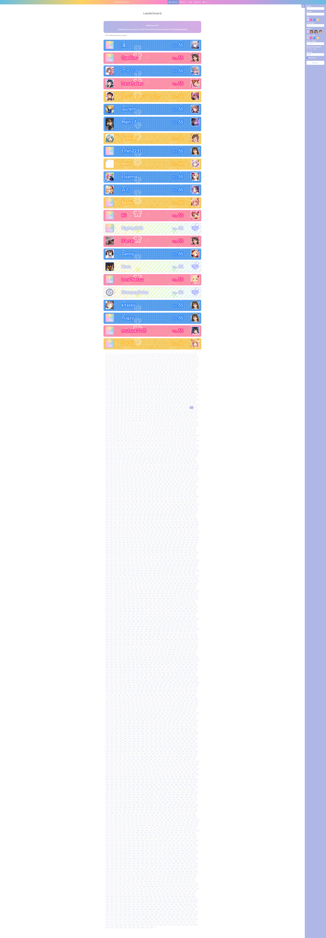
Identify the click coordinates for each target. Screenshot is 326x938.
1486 (197, 504)
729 (186, 422)
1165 (181, 468)
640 (144, 415)
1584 (140, 517)
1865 (161, 547)
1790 (131, 540)
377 (191, 387)
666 (147, 417)
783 (191, 428)
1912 (173, 552)
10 (130, 354)
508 (122, 402)
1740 (119, 535)
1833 (120, 545)
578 (195, 407)
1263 (107, 481)
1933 (165, 555)
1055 (111, 458)
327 (190, 382)
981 (183, 448)
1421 (111, 499)
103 (136, 361)
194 (169, 369)
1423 (119, 499)
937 (115, 445)
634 (122, 415)
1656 (156, 524)
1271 (139, 481)
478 (195, 397)
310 (130, 382)
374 (181, 387)
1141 (181, 466)
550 (186, 405)
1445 (120, 501)
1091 (169, 461)
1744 (135, 535)
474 (181, 397)
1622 (111, 522)
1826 (184, 542)
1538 (132, 512)
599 (182, 410)
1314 (131, 486)
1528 (183, 509)
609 (125, 412)
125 (117, 364)
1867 (169, 547)
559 (126, 407)
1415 (181, 496)
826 (164, 433)
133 (145, 364)
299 (180, 379)
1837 (136, 545)
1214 (187, 473)
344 (163, 384)
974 (158, 448)
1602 (124, 519)
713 (131, 422)
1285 (195, 481)
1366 (161, 491)
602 (193, 410)
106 (146, 361)
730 (190, 422)
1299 (160, 484)
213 (146, 371)
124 (114, 364)
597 (175, 410)
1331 (107, 489)
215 (153, 371)
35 (113, 356)
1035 (120, 456)
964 (122, 448)
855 (182, 435)
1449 (136, 501)
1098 (107, 463)
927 (168, 443)
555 (111, 407)
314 (143, 382)
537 (137, 405)
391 (152, 389)
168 (173, 366)
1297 (152, 484)
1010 (111, 453)
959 (197, 445)
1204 (147, 473)
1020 (151, 453)
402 (193, 389)
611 (132, 412)
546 (171, 405)
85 (172, 359)
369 (163, 387)
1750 (159, 535)
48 (153, 356)
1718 (126, 532)
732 (197, 422)
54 (171, 356)
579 (107, 410)
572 (173, 407)
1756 (183, 535)
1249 (144, 478)
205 (118, 371)
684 (118, 420)
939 (122, 445)
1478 (164, 504)
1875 (111, 550)
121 (196, 361)
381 (114, 389)
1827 (188, 542)
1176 (130, 471)
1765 (127, 537)
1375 (107, 494)
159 (142, 366)
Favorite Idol (310, 23)
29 (186, 354)
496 (171, 400)
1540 (141, 512)
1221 (123, 476)
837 (115, 435)
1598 (107, 519)
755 (186, 425)
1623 (115, 522)
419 (161, 392)
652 (188, 415)
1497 (149, 507)
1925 (132, 555)
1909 (161, 552)
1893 (186, 550)
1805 (192, 540)
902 (171, 440)
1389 (165, 494)
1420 (107, 499)
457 (118, 397)
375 (184, 387)
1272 (143, 481)
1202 (139, 473)
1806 (197, 540)
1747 (147, 535)
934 (194, 443)
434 (126, 394)
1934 (169, 555)
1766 (131, 537)
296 (169, 379)
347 (175, 384)
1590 (165, 517)
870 (144, 438)
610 (129, 412)
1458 (174, 501)
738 (125, 425)
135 (152, 364)
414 (143, 392)
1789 (127, 540)
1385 (148, 494)
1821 (163, 542)
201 (194, 369)
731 (193, 422)
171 (183, 366)
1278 (167, 481)
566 (152, 407)
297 (173, 379)
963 (118, 448)
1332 (111, 489)
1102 (123, 463)
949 (160, 445)
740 (132, 425)
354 (107, 387)
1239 (196, 476)
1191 (188, 471)
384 (126, 389)
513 (140, 402)
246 (173, 374)
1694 (123, 529)
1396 (194, 494)
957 (190, 445)
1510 (111, 509)
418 (158, 392)
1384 (144, 494)
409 (126, 392)
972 (151, 448)
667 (150, 417)
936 (111, 445)
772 (152, 428)
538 (141, 405)
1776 (170, 537)
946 (149, 445)
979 (176, 448)
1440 (190, 499)
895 (145, 440)
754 (182, 425)
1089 (161, 461)
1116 (177, 463)
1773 (158, 537)
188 (148, 369)
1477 (160, 504)
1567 (161, 514)
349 (182, 384)
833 (190, 433)
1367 (165, 491)
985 (107, 450)
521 (168, 402)
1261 (193, 478)
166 (166, 366)
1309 (111, 486)
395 (167, 389)
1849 (187, 545)
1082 (131, 461)
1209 (168, 473)
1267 (123, 481)
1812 (127, 542)
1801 (176, 540)
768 (138, 428)
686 (125, 420)
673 (172, 417)
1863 (153, 547)
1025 (171, 453)
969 (140, 448)
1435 (169, 499)
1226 (143, 476)
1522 (159, 509)
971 (147, 448)
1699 (144, 529)
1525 (171, 509)
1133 (150, 466)
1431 (152, 499)
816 (128, 433)
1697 (136, 529)
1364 (153, 491)
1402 (128, 496)
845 (145, 435)
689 (136, 420)
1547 (170, 512)
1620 (195, 519)
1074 (189, 458)
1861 (145, 547)
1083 (136, 461)
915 (124, 443)
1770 (146, 537)
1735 (193, 532)
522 (172, 402)
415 (147, 392)
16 (147, 354)
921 (146, 443)
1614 (172, 519)
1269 (131, 481)
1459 (178, 501)
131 (138, 364)
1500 (162, 507)
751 (172, 425)
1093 (177, 461)
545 (167, 405)
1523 (163, 509)
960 (107, 448)
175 (196, 366)
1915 (185, 552)
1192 (192, 471)
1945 (124, 557)
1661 (177, 524)
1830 (107, 545)
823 (153, 433)
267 (158, 377)
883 (191, 438)
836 (111, 435)
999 (160, 450)
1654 (148, 524)
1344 (161, 489)
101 (129, 361)
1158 (154, 468)
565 (148, 407)
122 (107, 364)
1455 (162, 501)
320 (165, 382)
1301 (169, 484)
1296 (148, 484)
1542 (149, 512)
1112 (162, 463)
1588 (157, 517)
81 (160, 359)
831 (183, 433)
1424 (123, 499)
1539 (136, 512)
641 (147, 415)
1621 (107, 522)
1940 (194, 555)
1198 (123, 473)
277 (193, 377)
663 (136, 417)
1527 (179, 509)
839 (122, 435)
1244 (123, 478)
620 (163, 412)
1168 (193, 468)
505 (111, 402)
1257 (177, 478)
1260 (189, 478)
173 (189, 366)
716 (141, 422)
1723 (145, 532)
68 (121, 359)
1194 (107, 473)
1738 (111, 535)
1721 (138, 532)
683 (114, 420)
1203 (143, 473)
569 (163, 407)
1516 (135, 509)
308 (122, 382)
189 (152, 369)
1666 (197, 524)
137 (159, 364)
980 (180, 448)
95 (110, 361)
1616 (180, 519)
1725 (153, 532)
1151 (127, 468)
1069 (169, 458)
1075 (193, 458)
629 (196, 412)
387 (137, 389)
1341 (149, 489)
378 (195, 387)
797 (150, 430)
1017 (139, 453)
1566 (157, 514)
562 (137, 407)
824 (157, 433)
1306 (190, 484)
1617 (183, 519)
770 (146, 428)
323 (176, 382)
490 (148, 400)
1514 (127, 509)
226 (192, 371)
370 (166, 387)
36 (116, 356)
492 (156, 400)
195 (173, 369)
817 (131, 433)
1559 (128, 514)
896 (149, 440)
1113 (166, 463)
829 (175, 433)
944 (141, 445)
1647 (120, 524)
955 (182, 445)
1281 (179, 481)
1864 (157, 547)
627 (188, 412)
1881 (136, 550)
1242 (115, 478)
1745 (139, 535)
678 (189, 417)
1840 (149, 545)
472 (173, 397)
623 (174, 412)
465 (148, 397)
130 (134, 364)
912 (114, 443)
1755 (179, 535)
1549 (178, 512)
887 (115, 440)
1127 (126, 466)
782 (187, 428)
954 (179, 445)
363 (141, 387)
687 (129, 420)
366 (152, 387)
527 (190, 402)
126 (121, 364)
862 (114, 438)
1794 (147, 540)
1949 (140, 557)
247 (177, 374)
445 (167, 394)
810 (107, 433)
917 (131, 443)
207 (125, 371)
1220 (119, 476)
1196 (115, 473)
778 (173, 428)
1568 (165, 514)
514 (143, 402)
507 (118, 402)
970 (144, 448)
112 (167, 361)
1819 (155, 542)
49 (156, 356)
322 (172, 382)
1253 (160, 478)
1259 (185, 478)
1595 (186, 517)
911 (110, 443)
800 (161, 430)
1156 (146, 468)
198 (183, 369)
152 (117, 366)
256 (118, 377)
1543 (153, 512)
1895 (194, 550)
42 (134, 356)
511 (133, 402)
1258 (181, 478)
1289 (119, 484)
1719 (130, 532)
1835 (128, 545)
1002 (172, 450)
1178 (137, 471)
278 (197, 377)
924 (157, 443)
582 (118, 410)
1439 (186, 499)
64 (109, 359)
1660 (173, 524)
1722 (141, 532)
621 (167, 412)
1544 (157, 512)
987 (115, 450)
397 (175, 389)
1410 (162, 496)
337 (137, 384)
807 (187, 430)
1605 (136, 519)
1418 (193, 496)
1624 (119, 522)
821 (146, 433)
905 (182, 440)
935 (107, 445)
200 (191, 369)
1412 (169, 496)
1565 (153, 514)
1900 (124, 552)
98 (119, 361)
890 (126, 440)
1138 (169, 466)
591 (152, 410)
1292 (132, 484)
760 (111, 428)
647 (169, 415)
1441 (194, 499)
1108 (147, 463)
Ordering (309, 52)
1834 (124, 545)
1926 (136, 555)
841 (130, 435)
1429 (144, 499)
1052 (191, 456)
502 (193, 400)
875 (162, 438)
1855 (120, 547)
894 (141, 440)
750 (168, 425)
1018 (143, 453)
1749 (155, 535)
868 (136, 438)
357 (118, 387)
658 (118, 417)
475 (184, 397)
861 (111, 438)
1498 (153, 507)
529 (107, 405)
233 (125, 374)
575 (184, 407)
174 (193, 366)
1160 (162, 468)
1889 (169, 550)
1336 (128, 489)
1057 (120, 458)
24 (171, 354)
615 (146, 412)
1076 (107, 461)
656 (111, 417)
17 (150, 354)
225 (189, 371)
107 (150, 361)
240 (151, 374)
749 (165, 425)
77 (148, 359)
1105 (135, 463)
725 (172, 422)
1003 (176, 450)
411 (133, 392)
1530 (192, 509)
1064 (149, 458)
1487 (107, 507)
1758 (191, 535)
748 (161, 425)
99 (122, 361)
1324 (171, 486)
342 (156, 384)
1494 (136, 507)
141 (173, 364)
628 (192, 412)
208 (129, 371)
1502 (170, 507)
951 (167, 445)
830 (179, 433)
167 (169, 366)
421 (168, 392)
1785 (111, 540)
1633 (155, 522)
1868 (173, 547)
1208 (163, 473)
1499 (157, 507)
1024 (167, 453)
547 (175, 405)
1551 (187, 512)
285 (129, 379)
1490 (120, 507)
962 (114, 448)
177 (110, 369)
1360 (137, 491)
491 (152, 400)
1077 (111, 461)
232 (122, 374)
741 (136, 425)
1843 (161, 545)
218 (164, 371)
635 (125, 415)
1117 (180, 463)
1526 (175, 509)
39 (125, 356)
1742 (127, 535)
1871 (186, 547)
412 (136, 392)
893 (137, 440)
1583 (136, 517)
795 (143, 430)
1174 (122, 471)
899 (160, 440)
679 (193, 417)
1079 (119, 461)
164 (159, 366)
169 (176, 366)
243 (162, 374)
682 (110, 420)
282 (118, 379)
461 (133, 397)
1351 (191, 489)
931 (183, 443)
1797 (159, 540)
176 (107, 369)
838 (118, 435)
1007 (193, 450)
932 (186, 443)
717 (144, 422)
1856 (124, 547)
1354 (111, 491)
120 (193, 361)
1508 (195, 507)
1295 (144, 484)
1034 (116, 456)
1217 (107, 476)
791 (128, 430)
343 (160, 384)
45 (144, 356)
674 (175, 417)
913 (117, 443)
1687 (187, 527)
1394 (186, 494)
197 (180, 369)
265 (151, 377)
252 (195, 374)
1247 (136, 478)
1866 (165, 547)
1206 (155, 473)
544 (163, 405)
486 (133, 400)
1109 (151, 463)
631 (111, 415)
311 (133, 382)
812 (114, 433)
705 (195, 420)
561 (133, 407)
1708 (180, 529)
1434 (165, 499)
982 (187, 448)
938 (118, 445)
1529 (188, 509)
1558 (124, 514)
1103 (127, 463)
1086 (148, 461)
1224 (135, 476)
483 (122, 400)
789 (121, 430)
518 (158, 402)
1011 (115, 453)
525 (183, 402)
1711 (192, 529)
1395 (190, 494)
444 (163, 394)
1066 (157, 458)
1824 (175, 542)
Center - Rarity (311, 41)
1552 (191, 512)
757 (193, 425)
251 (191, 374)
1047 (170, 456)
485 (130, 400)
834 (194, 433)
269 (165, 377)
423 (176, 392)
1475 (152, 504)
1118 (184, 463)
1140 (177, 466)
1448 (132, 501)
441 (152, 394)
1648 (124, 524)
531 (114, 405)
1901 (128, 552)
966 (129, 448)
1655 (152, 524)
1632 (151, 522)
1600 (116, 519)
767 (135, 428)
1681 (163, 527)
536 (133, 405)
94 (106, 361)
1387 (157, 494)
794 (139, 430)
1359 (132, 491)
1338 (136, 489)
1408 (153, 496)
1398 (111, 496)
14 (141, 354)
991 (130, 450)
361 (133, 387)
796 (146, 430)
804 (176, 430)
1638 (176, 522)
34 (110, 356)
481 (114, 400)
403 (197, 389)
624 (178, 412)
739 (129, 425)
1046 (166, 456)
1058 (124, 458)
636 (129, 415)
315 (147, 382)
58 (184, 356)
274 (183, 377)
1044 (157, 456)
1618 (187, 519)
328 (194, 382)
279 (107, 379)
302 (192, 379)
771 (149, 428)
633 (118, 415)
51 (162, 356)
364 (144, 387)
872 (151, 438)
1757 (187, 535)
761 (114, 428)
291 (151, 379)
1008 (197, 450)
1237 (188, 476)
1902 (132, 552)
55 (174, 356)
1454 (157, 501)
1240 (107, 478)
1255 (169, 478)
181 (124, 369)
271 (172, 377)
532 (118, 405)
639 (140, 415)
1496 (145, 507)
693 (151, 420)
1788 (123, 540)
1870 (182, 547)
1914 (181, 552)
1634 (160, 522)
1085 (144, 461)
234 (129, 374)
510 (130, 402)
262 (140, 377)
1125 (119, 466)
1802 (180, 540)
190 (155, 369)
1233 (171, 476)
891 (130, 440)
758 (197, 425)
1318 (147, 486)
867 (133, 438)
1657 (161, 524)
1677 (147, 527)
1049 (178, 456)
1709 (184, 529)
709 (118, 422)
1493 (132, 507)
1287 (111, 484)
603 (197, 410)
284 (125, 379)
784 (194, 428)
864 (122, 438)
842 (133, 435)
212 (143, 371)
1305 (185, 484)
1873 (194, 547)
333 (122, 384)
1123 (111, 466)
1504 (178, 507)
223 (181, 371)
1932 (160, 555)
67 (118, 359)
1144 (193, 466)
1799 (167, 540)
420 (165, 392)
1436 (173, 499)
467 (155, 397)
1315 (135, 486)
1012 (119, 453)
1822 (167, 542)
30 (189, 354)
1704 (164, 529)
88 (181, 359)
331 (114, 384)
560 (130, 407)
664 (140, 417)
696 (162, 420)
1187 (172, 471)
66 (115, 359)
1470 (132, 504)
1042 (149, 456)
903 (175, 440)
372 (173, 387)
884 (195, 438)
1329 (192, 486)
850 (164, 435)
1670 (119, 527)
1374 (194, 491)
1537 (128, 512)
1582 (131, 517)
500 (186, 400)
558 (122, 407)
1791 (135, 540)
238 (144, 374)
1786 (115, 540)
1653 (144, 524)
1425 (128, 499)
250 (188, 374)
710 (121, 422)
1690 (107, 529)
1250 (148, 478)
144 (183, 364)
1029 (188, 453)
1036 (124, 456)
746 (154, 425)
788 (118, 430)
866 (129, 438)
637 (133, 415)
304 (107, 382)
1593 (177, 517)
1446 (124, 501)
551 (190, 405)
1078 (115, 461)
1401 (124, 496)
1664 (189, 524)
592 (156, 410)
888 (118, 440)
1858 (132, 547)
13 (139, 354)
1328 (188, 486)
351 (190, 384)
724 (169, 422)
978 (172, 448)
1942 (111, 557)
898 (156, 440)
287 (136, 379)
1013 (123, 453)
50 (159, 356)
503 (197, 400)
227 (196, 371)
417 (154, 392)
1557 (120, 514)
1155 (142, 468)
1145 (197, 466)
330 (111, 384)
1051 (187, 456)
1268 (127, 481)
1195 (111, 473)
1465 (111, 504)
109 (157, 361)
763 (121, 428)
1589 (161, 517)
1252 (156, 478)
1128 (130, 466)
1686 (183, 527)
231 (118, 374)
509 (126, 402)
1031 (196, 453)
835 (107, 435)
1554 (107, 514)
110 (160, 361)
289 (144, 379)
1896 (107, 552)
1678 (151, 527)
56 (177, 356)
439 (145, 394)
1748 (151, 535)
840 (126, 435)
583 (122, 410)
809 (195, 430)
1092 (173, 461)
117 (183, 361)
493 (160, 400)
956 (186, 445)
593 (160, 410)
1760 (107, 537)
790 (125, 430)
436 (133, 394)
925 (160, 443)
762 (117, 428)
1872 (190, 547)
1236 (183, 476)
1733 (185, 532)
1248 (140, 478)
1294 (140, 484)
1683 (171, 527)
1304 (181, 484)
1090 (165, 461)
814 (121, 433)
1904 (140, 552)
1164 (177, 468)
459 (126, 397)
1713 (107, 532)
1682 (167, 527)
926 (164, 443)
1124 (115, 466)
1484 (189, 504)
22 (164, 354)
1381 (131, 494)
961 (111, 448)
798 (154, 430)
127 (124, 364)
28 (183, 354)
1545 (162, 512)
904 (179, 440)
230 (114, 374)
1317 (143, 486)
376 (188, 387)
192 (162, 369)
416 (151, 392)
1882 (140, 550)
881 (183, 438)
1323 (167, 486)
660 (125, 417)
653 (191, 415)
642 (151, 415)
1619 (191, 519)
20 (159, 354)
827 (168, 433)
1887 (161, 550)
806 (184, 430)
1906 (149, 552)
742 (139, 425)
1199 (127, 473)
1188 (176, 471)
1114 (169, 463)
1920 (111, 555)
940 (126, 445)
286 (133, 379)
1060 (132, 458)
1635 (164, 522)
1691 (111, 529)
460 (130, 397)
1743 (131, 535)
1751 (163, 535)
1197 (119, 473)
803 (172, 430)
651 (184, 415)
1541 (145, 512)
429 (107, 394)
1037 (128, 456)
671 (165, 417)
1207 (160, 473)
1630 (143, 522)
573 (177, 407)
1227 (147, 476)
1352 (195, 489)
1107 (143, 463)
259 (129, 377)
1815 (139, 542)
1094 (182, 461)
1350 (187, 489)
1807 (107, 542)
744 (147, 425)
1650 (132, 524)
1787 (119, 540)
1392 (177, 494)
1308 (107, 486)
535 (130, 405)
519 (161, 402)
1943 (115, 557)
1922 (119, 555)
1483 (184, 504)
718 (148, 422)
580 (111, 410)
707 (110, 422)
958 (194, 445)
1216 (195, 473)
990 (126, 450)
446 (171, 394)
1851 (195, 545)
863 (118, 438)
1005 (184, 450)
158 (138, 366)
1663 (185, 524)
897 (152, 440)
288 (140, 379)
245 (169, 374)
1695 (128, 529)
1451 (145, 501)
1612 (164, 519)
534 (126, 405)
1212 (179, 473)
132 (141, 364)
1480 (172, 504)
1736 (197, 532)
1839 (145, 545)
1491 (124, 507)
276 (190, 377)
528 (194, 402)
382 (118, 389)
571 (170, 407)
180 (120, 369)
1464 (107, 504)
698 (169, 420)
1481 (176, 504)
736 (118, 425)
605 (111, 412)
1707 (176, 529)
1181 (149, 471)
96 (113, 361)
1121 (195, 463)
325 (183, 382)
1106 (139, 463)
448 (178, 394)
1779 (181, 537)
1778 (177, 537)
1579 (119, 517)
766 (132, 428)
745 (150, 425)
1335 (124, 489)
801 (165, 430)
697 (166, 420)
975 (162, 448)
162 (152, 366)
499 (182, 400)
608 (122, 412)
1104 (131, 463)
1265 (115, 481)
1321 (159, 486)
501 (190, 400)
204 (114, 371)
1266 (119, 481)
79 (154, 359)
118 (186, 361)
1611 (160, 519)
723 (165, 422)
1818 (151, 542)
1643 (196, 522)
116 (180, 361)
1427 (136, 499)
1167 (189, 468)
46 (147, 356)
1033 (111, 456)
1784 (107, 540)
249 (184, 374)
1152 (131, 468)
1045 (162, 456)
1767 (135, 537)
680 (196, 417)
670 (161, 417)
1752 (167, 535)
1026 (175, 453)
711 (124, 422)
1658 (165, 524)
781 (183, 428)
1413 (173, 496)
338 (141, 384)
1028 (183, 453)
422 (172, 392)
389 (145, 389)
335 (130, 384)
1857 (128, 547)
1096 (190, 461)
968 (136, 448)
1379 (123, 494)
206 (122, 371)
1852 (107, 547)
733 (107, 425)
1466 (115, 504)
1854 (116, 547)
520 (165, 402)
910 (107, 443)
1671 (123, 527)
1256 (173, 478)
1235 (179, 476)
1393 (181, 494)
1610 (157, 519)
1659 (169, 524)
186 (141, 369)
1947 (132, 557)
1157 (150, 468)
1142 (185, 466)
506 (115, 402)
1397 (107, 496)
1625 (123, 522)
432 (118, 394)
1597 (194, 517)
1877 (119, 550)
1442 (107, 501)
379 (107, 389)
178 (113, 369)
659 (122, 417)
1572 (181, 514)
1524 (167, 509)
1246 (132, 478)
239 (147, 374)
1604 (132, 519)
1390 (169, 494)
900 (164, 440)
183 (131, 369)
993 (137, 450)
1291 (128, 484)
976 (165, 448)
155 (128, 366)
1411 (165, 496)
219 (167, 371)
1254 (164, 478)
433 (122, 394)
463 (141, 397)
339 (145, 384)
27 (179, 354)
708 (114, 422)
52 (165, 356)
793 (136, 430)
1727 (161, 532)
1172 (114, 471)
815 (124, 433)
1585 (144, 517)
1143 (189, 466)
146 (190, 364)
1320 (155, 486)
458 (122, 397)
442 (156, 394)
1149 (119, 468)
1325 (175, 486)
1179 (141, 471)
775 (163, 428)
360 (130, 387)
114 (173, 361)
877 (169, 438)
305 (111, 382)
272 (175, 377)
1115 (173, 463)
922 (149, 443)
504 (107, 402)
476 (188, 397)
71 (130, 359)
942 (133, 445)
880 (180, 438)
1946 (128, 557)
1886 (156, 550)
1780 (185, 537)
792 (132, 430)
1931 (156, 555)
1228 (151, 476)
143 (180, 364)
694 (155, 420)
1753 (171, 535)
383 (122, 389)
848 (156, 435)
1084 (140, 461)
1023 (163, 453)
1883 (144, 550)
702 (184, 420)
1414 (177, 496)
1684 (175, 527)
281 (114, 379)
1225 (139, 476)
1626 (127, 522)
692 (147, 420)
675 (179, 417)
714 (134, 422)
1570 (173, 514)
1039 (136, 456)
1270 (135, 481)
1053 (195, 456)
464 (144, 397)
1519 (147, 509)
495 (167, 400)
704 (191, 420)
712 (128, 422)
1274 (151, 481)
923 (153, 443)
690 (140, 420)
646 (166, 415)
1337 (132, 489)
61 (193, 356)
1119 (188, 463)
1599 (111, 519)
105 (143, 361)
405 (111, 392)
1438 (181, 499)
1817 (147, 542)
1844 (166, 545)
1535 (120, 512)
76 (145, 359)
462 (137, 397)
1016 (135, 453)
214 (150, 371)
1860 (141, 547)
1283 (187, 481)
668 (154, 417)
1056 (116, 458)
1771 (150, 537)
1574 (189, 514)
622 (170, 412)
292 (155, 379)
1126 (123, 466)
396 (171, 389)
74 (139, 359)
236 (136, 374)
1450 (141, 501)
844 (141, 435)
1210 (172, 473)
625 (181, 412)
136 (155, 364)
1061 (136, 458)
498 (178, 400)
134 (148, 364)
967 (133, 448)
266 (154, 377)
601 (189, 410)
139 (166, 364)
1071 (177, 458)
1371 (182, 491)
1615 (176, 519)
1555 (111, 514)
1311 (120, 486)
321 (168, 382)
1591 (169, 517)
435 (130, 394)
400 (186, 389)
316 (151, 382)
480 (111, 400)
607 (118, 412)
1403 (132, 496)
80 (157, 359)
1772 (154, 537)
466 (152, 397)
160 (145, 366)
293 (158, 379)
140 (169, 364)
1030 (192, 453)
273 (179, 377)
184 (134, 369)
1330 (196, 486)
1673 (131, 527)
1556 (116, 514)
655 (107, 417)
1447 (128, 501)
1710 (188, 529)
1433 (161, 499)
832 (186, 433)
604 (107, 412)
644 (158, 415)
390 (148, 389)
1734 (189, 532)
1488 (111, 507)
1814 (135, 542)
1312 (123, 486)
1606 (140, 519)
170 (180, 366)
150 (110, 366)
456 (115, 397)
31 (192, 354)
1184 (160, 471)
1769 (142, 537)
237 (140, 374)
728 (183, 422)
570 (166, 407)
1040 (141, 456)
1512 (119, 509)
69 (124, 359)
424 (179, 392)
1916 (189, 552)
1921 (115, 555)
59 (187, 356)
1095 (186, 461)
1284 (191, 481)
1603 (128, 519)
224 (185, 371)
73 (136, 359)
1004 (180, 450)
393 (160, 389)
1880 (131, 550)
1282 (183, 481)
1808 (111, 542)
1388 (161, 494)
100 (125, 361)
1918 (197, 552)
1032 (107, 456)
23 (168, 354)
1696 (132, 529)
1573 (185, 514)
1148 (115, 468)
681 (107, 420)
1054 (107, 458)
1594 (182, 517)
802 (168, 430)
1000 (164, 450)
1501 (166, 507)
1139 (173, 466)
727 (179, 422)
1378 (119, 494)
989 (122, 450)
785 (107, 430)
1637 (172, 522)
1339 (140, 489)
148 (197, 364)
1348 (178, 489)
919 (138, 443)
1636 (168, 522)
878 (172, 438)
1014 (127, 453)
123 (110, 364)
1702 (156, 529)
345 (167, 384)
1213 (183, 473)
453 (197, 394)
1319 (151, 486)
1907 (153, 552)
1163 (174, 468)
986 (111, 450)
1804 (188, 540)
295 (166, 379)
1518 (143, 509)
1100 (116, 463)
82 (163, 359)
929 (175, 443)
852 (171, 435)
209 (133, 371)
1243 (119, 478)
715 (138, 422)
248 (180, 374)
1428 (140, 499)
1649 (128, 524)
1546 (166, 512)
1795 (151, 540)
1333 (115, 489)
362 (137, 387)
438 (141, 394)
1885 (152, 550)
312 (136, 382)
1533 (111, 512)
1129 (134, 466)
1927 (140, 555)
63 (106, 359)
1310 (116, 486)
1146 (107, 468)
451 (190, 394)
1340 (145, 489)
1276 (159, 481)
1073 (185, 458)
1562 (140, 514)
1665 (193, 524)
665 (143, 417)
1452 (149, 501)
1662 (181, 524)
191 (159, 369)
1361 (141, 491)
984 (195, 448)
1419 (197, 496)
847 (152, 435)
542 (156, 405)
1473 (144, 504)
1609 (152, 519)
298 (177, 379)
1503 (174, 507)
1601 (120, 519)
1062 (140, 458)
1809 (115, 542)
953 (175, 445)
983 (191, 448)
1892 (181, 550)
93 (197, 359)
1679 (154, 527)
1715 (115, 532)
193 (166, 369)
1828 (192, 542)
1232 (167, 476)
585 (130, 410)
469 (163, 397)
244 (166, 374)
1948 (136, 557)
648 (173, 415)
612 (136, 412)
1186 (168, 471)
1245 (128, 478)
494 (163, 400)
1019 (147, 453)
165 (163, 366)
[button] (205, 2)
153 (121, 366)
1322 (163, 486)
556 (115, 407)
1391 (173, 494)
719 (151, 422)
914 (121, 443)
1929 (148, 555)
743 (143, 425)
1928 (144, 555)
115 (177, 361)
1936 (177, 555)
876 (165, 438)
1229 (155, 476)
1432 (156, 499)
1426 (132, 499)
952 (171, 445)
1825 (179, 542)
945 (145, 445)
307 (118, 382)
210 (136, 371)
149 (107, 366)
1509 (107, 509)
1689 (195, 527)
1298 (156, 484)
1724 (149, 532)
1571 (177, 514)
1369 (173, 491)
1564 (149, 514)
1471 (136, 504)
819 (138, 433)
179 (117, 369)
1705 (168, 529)
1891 (177, 550)
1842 (157, 545)
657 (114, 417)
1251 (152, 478)
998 (156, 450)
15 (144, 354)
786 (111, 430)
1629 (139, 522)
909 (197, 440)
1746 (143, 535)
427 (190, 392)
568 (159, 407)
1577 (111, 517)
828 (171, 433)
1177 (133, 471)
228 (107, 374)
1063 (144, 458)
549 (182, 405)
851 (167, 435)
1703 (160, 529)
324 (179, 382)
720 (155, 422)
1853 (111, 547)
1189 (180, 471)
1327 (184, 486)
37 (119, 356)
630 (107, 415)
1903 (136, 552)
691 (144, 420)
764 (124, 428)
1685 (179, 527)
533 (122, 405)
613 (139, 412)
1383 (140, 494)
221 (174, 371)
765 (128, 428)
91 (190, 359)
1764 (123, 537)
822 (149, 433)
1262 (197, 478)
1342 (153, 489)
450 (186, 394)
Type (307, 17)
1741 (123, 535)
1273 (147, 481)
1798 (163, 540)
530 (111, 405)
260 (133, 377)
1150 (123, 468)
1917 (193, 552)
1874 (107, 550)
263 (143, 377)
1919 (107, 555)
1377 (115, 494)
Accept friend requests (313, 47)
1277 (163, 481)
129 (131, 364)
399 (182, 389)
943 (137, 445)
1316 (139, 486)
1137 (166, 466)
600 (186, 410)
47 (150, 356)
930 (179, 443)
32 (195, 354)
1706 (172, 529)
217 (160, 371)
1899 (120, 552)
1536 (124, 512)
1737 (107, 535)
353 (197, 384)
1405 (141, 496)
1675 (139, 527)
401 (190, 389)
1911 (170, 552)
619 (160, 412)
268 (161, 377)
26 (177, 354)
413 (140, 392)
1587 (152, 517)
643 (155, 415)
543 (160, 405)
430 (111, 394)
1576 (107, 517)
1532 (107, 512)
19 (156, 354)
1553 (195, 512)
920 (142, 443)
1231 (163, 476)
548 (178, 405)
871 (147, 438)
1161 (166, 468)
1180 (145, 471)
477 (191, 397)
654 (195, 415)
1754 (175, 535)
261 (136, 377)
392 (156, 389)
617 (153, 412)
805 (180, 430)
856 (186, 435)
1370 (178, 491)
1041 (145, 456)
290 (147, 379)
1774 (162, 537)
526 (187, 402)
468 (159, 397)
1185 (164, 471)
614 (143, 412)
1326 (180, 486)
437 (137, 394)
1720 (134, 532)
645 (162, 415)
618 (156, 412)
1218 (111, 476)
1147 (111, 468)
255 (115, 377)
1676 (143, 527)
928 (171, 443)
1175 (126, 471)
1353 (107, 491)
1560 (132, 514)
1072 (181, 458)
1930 (152, 555)
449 (182, 394)
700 (177, 420)
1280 (175, 481)
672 (168, 417)
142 (176, 364)
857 (190, 435)
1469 (128, 504)
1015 (131, 453)
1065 (153, 458)
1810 (120, 542)
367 (155, 387)
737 (121, 425)
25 (174, 354)
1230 (159, 476)
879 (176, 438)
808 (191, 430)
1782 (193, 537)
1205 (151, 473)
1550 (183, 512)
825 (160, 433)
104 (139, 361)
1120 (192, 463)
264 (147, 377)
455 (111, 397)
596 (171, 410)
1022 (159, 453)
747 (157, 425)
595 (167, 410)
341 (152, 384)
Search (308, 6)
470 (166, 397)
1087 (152, 461)
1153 (134, 468)
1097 (194, 461)
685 (122, 420)
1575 (193, 514)
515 (147, 402)
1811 (124, 542)
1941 (107, 557)
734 (111, 425)
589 (145, 410)
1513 (123, 509)
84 (169, 359)
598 (178, 410)
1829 (196, 542)
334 (126, 384)
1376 (111, 494)
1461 (187, 501)
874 (158, 438)
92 (193, 359)
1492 (128, 507)
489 (145, 400)
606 (114, 412)
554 (107, 407)
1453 (153, 501)
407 (118, 392)
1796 (155, 540)
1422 (115, 499)
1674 (135, 527)
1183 (156, 471)
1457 (170, 501)
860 (107, 438)
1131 (142, 466)
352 (193, 384)
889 (122, 440)
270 (169, 377)
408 (122, 392)
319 (161, 382)
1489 (115, 507)
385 (130, 389)
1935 (173, 555)
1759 (195, 535)
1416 (185, 496)
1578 (115, 517)
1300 (165, 484)
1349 (182, 489)
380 (111, 389)
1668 (111, 527)
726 (176, 422)
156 (131, 366)
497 (175, 400)
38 (122, 356)
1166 (185, 468)
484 (126, 400)
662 (132, 417)
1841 (153, 545)
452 (193, 394)
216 (157, 371)
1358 (128, 491)
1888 (165, 550)
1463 (195, 501)
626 (185, 412)
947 (152, 445)
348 (178, 384)
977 (169, 448)
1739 (115, 535)
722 (161, 422)
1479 (168, 504)
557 (118, 407)
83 (166, 359)
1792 (139, 540)
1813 (131, 542)
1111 (158, 463)
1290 (124, 484)
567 (155, 407)
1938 (185, 555)
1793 (143, 540)
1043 (153, 456)
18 (153, 354)
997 (152, 450)
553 (197, 405)
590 (148, 410)
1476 (156, 504)
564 (144, 407)
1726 (157, 532)
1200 (131, 473)
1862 (149, 547)
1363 (149, 491)
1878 (123, 550)
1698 (140, 529)
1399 (115, 496)
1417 (189, 496)
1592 (173, 517)
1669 (115, 527)
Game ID (308, 11)
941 (130, 445)
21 (161, 354)
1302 (173, 484)
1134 (154, 466)
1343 (157, 489)
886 (111, 440)
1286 (107, 484)
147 (194, 364)
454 (107, 397)
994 (141, 450)
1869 (178, 547)
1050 (183, 456)
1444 (116, 501)
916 (128, 443)
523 (176, 402)
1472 (140, 504)
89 (184, 359)
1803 (184, 540)
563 (141, 407)
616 (149, 412)
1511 (115, 509)
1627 (131, 522)
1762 (115, 537)
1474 (148, 504)
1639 (180, 522)
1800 (171, 540)
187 (145, 369)
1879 (127, 550)
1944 (120, 557)
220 (171, 371)
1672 (127, 527)
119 (190, 361)
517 (154, 402)
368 (159, 387)
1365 (157, 491)
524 (179, 402)
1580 (123, 517)
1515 (131, 509)
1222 (127, 476)
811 (110, 433)
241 (155, 374)
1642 (192, 522)
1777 (173, 537)
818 (135, 433)
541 (152, 405)
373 (177, 387)
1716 (119, 532)
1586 (148, 517)
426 (187, 392)
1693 (119, 529)
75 (142, 359)
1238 (192, 476)
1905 (145, 552)
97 (116, 361)
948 (156, 445)
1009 (107, 453)
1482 (180, 504)
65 (113, 359)
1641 (188, 522)
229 (111, 374)
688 (133, 420)
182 (127, 369)
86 (175, 359)
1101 (120, 463)
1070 (173, 458)
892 (133, 440)
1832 (115, 545)
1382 (135, 494)
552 (193, 405)
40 (128, 356)
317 (154, 382)
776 (166, 428)
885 (107, 440)
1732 (181, 532)
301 (188, 379)
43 (137, 356)
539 (145, 405)
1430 (148, 499)
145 (187, 364)
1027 (179, 453)
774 (159, 428)
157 (135, 366)
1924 (127, 555)
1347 (174, 489)
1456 (166, 501)
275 (186, 377)
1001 (168, 450)
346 (171, 384)
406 (115, 392)
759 (107, 428)
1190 (184, 471)
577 (191, 407)
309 (126, 382)
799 (157, 430)
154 (124, 366)
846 (149, 435)
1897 (111, 552)
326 (187, 382)
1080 (123, 461)
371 (170, 387)
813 (117, 433)
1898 (115, 552)
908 (194, 440)
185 (138, 369)
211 (140, 371)
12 (136, 354)
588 (141, 410)
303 (195, 379)
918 (135, 443)
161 (149, 366)
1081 (127, 461)
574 (181, 407)
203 (111, 371)
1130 (138, 466)
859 (197, 435)
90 (188, 359)
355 (111, 387)
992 (133, 450)
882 (187, 438)
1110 (155, 463)
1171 (111, 471)
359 (126, 387)
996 (149, 450)
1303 (177, 484)
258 (125, 377)
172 (186, 366)
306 (115, 382)
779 (176, 428)
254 (111, 377)
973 (154, 448)
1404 (136, 496)
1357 (124, 491)
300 (184, 379)
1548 (174, 512)
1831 (111, 545)
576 (188, 407)
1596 (190, 517)
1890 (173, 550)
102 (132, 361)
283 (122, 379)
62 (196, 356)
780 (180, 428)
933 (190, 443)
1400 (120, 496)
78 (151, 359)
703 (187, 420)
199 (187, 369)
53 (168, 356)
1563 (144, 514)
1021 (155, 453)
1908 (157, 552)
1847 (178, 545)
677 (186, 417)
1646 (115, 524)
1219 (115, 476)
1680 (158, 527)
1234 (175, 476)
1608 (148, 519)
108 (153, 361)
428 (194, 392)
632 (114, 415)
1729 (169, 532)
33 (106, 356)
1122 (107, 466)
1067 (161, 458)
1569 (169, 514)
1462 (191, 501)
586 (133, 410)
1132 (146, 466)
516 (151, 402)
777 (169, 428)
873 (154, 438)
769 (142, 428)
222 (178, 371)
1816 (143, 542)
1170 (107, 471)
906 (186, 440)
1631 (147, 522)
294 (162, 379)
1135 (158, 466)
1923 (123, 555)
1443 (111, 501)
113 (170, 361)
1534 (116, 512)
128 (127, 364)
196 (176, 369)
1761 (111, 537)
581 (114, 410)
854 (179, 435)
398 (178, 389)
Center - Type (310, 35)
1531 (196, 509)
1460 (183, 501)
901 (167, 440)
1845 (170, 545)
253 (107, 377)
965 (125, 448)
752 (175, 425)
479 (107, 400)
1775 (166, 537)
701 (180, 420)
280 (111, 379)
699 (173, 420)
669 (158, 417)
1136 (162, 466)
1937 (181, 555)
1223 (131, 476)
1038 (132, 456)
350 (186, 384)
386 (133, 389)
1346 (170, 489)
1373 (189, 491)
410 (130, 392)
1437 (177, 499)
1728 (165, 532)
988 (118, 450)
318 (158, 382)
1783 (197, 537)
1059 (128, 458)
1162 (170, 468)
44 (140, 356)
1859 (136, 547)
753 (179, 425)
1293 (136, 484)
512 (136, 402)
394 (163, 389)
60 (190, 356)
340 (148, 384)
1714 (111, 532)
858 (194, 435)
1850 (191, 545)
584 (126, 410)
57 (180, 356)
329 (107, 384)
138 (162, 364)
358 (122, 387)
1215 (191, 473)
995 (145, 450)
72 (133, 359)
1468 (124, 504)
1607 (144, 519)
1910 (166, 552)
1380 (127, 494)
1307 (194, 484)
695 (158, 420)
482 (118, 400)
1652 (140, 524)
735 (114, 425)
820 (142, 433)
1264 (111, 481)
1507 (191, 507)
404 (107, 392)
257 (122, 377)
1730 (173, 532)
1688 (191, 527)
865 (125, 438)
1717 (122, 532)
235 (133, 374)
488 (141, 400)
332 (118, 384)
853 (175, 435)
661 (129, 417)
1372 (185, 491)
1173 (118, 471)
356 (115, 387)
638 (136, 415)
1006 (189, 450)
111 (163, 361)
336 (133, 384)
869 (140, 438)
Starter (308, 28)
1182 (152, 471)
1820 (159, 542)
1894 (190, 550)
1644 (107, 524)
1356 (120, 491)
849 (160, 435)
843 (137, 435)
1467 (120, 504)
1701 (152, 529)
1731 (177, 532)
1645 (111, 524)
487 (137, 400)
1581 (127, 517)
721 (158, 422)
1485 (193, 504)
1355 (116, 491)
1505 (182, 507)
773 (156, 428)
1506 (187, 507)
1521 (155, 509)
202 (107, 371)
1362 (145, 491)
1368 (169, 491)
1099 (111, 463)
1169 (197, 468)
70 (127, 359)
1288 (115, 484)
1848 (182, 545)
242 (158, 374)
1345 (166, 489)
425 (183, 392)
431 (114, 394)
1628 (135, 522)
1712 (196, 529)
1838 (140, 545)
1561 (136, 514)
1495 (141, 507)
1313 (127, 486)
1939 (190, 555)
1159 (158, 468)
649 (177, 415)
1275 (155, 481)
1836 (132, 545)
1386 (152, 494)
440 (148, 394)
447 (175, 394)
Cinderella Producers (122, 2)
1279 (171, 481)
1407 (149, 496)
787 (114, 430)
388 (141, 389)
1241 (111, 478)
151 (114, 366)
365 (148, 387)
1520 (151, 509)
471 (170, 397)
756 (190, 425)
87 (178, 359)
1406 (145, 496)
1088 (157, 461)
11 (133, 354)
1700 (148, 529)
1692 (115, 529)
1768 (138, 537)
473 (177, 397)
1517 (139, 509)
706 (107, 422)
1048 (174, 456)
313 (140, 382)
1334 (120, 489)
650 (181, 415)
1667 (107, 527)
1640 (184, 522)
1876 (115, 550)
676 (182, 417)
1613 (168, 519)
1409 (157, 496)
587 (137, 410)
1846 (174, 545)
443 (160, 394)
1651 (136, 524)
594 (163, 410)
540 (148, 405)
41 (131, 356)
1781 (189, 537)
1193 (196, 471)
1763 (119, 537)
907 (190, 440)
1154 (138, 468)
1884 (148, 550)
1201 (135, 473)
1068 (165, 458)
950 (164, 445)
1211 (176, 473)
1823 (171, 542)
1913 (177, 552)
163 (156, 366)
